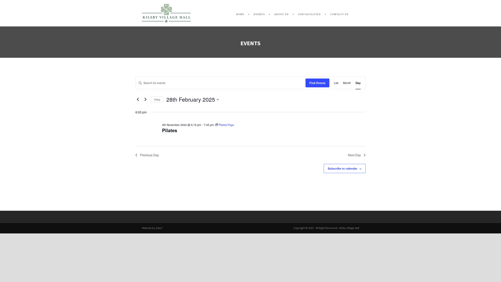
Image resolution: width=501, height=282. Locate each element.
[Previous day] (137, 99)
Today (157, 99)
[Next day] (145, 99)
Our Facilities (309, 14)
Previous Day (149, 155)
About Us (281, 14)
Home (240, 14)
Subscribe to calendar (342, 168)
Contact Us (339, 14)
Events (259, 14)
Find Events (317, 83)
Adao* (159, 228)
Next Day (354, 155)
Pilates (169, 130)
